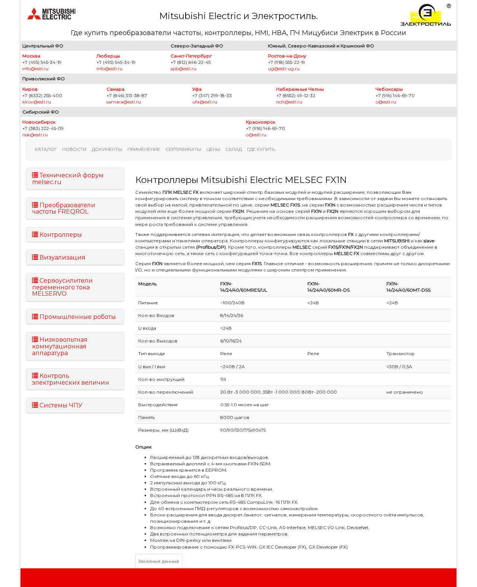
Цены (213, 149)
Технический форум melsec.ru (68, 179)
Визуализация (61, 257)
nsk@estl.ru (35, 134)
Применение (143, 149)
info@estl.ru (35, 68)
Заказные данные (158, 561)
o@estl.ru (386, 102)
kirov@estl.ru (36, 102)
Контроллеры (60, 234)
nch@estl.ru (289, 102)
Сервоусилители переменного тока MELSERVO (62, 287)
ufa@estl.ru (204, 102)
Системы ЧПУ (60, 405)
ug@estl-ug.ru (284, 68)
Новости (74, 149)
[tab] (75, 178)
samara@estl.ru (124, 102)
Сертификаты (183, 149)
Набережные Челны (300, 89)
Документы (107, 149)
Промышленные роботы (77, 316)
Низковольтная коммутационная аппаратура (60, 346)
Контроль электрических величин (70, 379)
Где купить (261, 149)
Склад (233, 149)
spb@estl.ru (183, 68)
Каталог (46, 149)
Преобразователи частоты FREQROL (63, 208)
